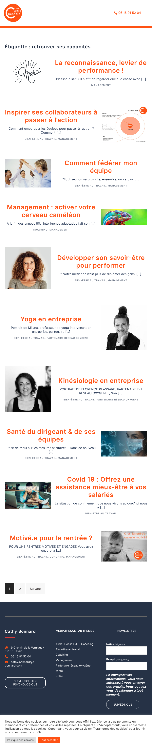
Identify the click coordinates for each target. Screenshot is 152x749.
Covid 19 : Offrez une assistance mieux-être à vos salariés (101, 487)
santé (59, 670)
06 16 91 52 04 (129, 13)
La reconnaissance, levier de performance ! (101, 66)
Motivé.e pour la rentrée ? (51, 538)
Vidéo (59, 676)
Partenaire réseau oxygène (67, 338)
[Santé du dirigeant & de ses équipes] (124, 443)
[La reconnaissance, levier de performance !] (28, 72)
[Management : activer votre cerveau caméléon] (124, 217)
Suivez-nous (122, 704)
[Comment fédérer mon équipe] (28, 173)
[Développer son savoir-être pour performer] (28, 268)
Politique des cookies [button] (20, 740)
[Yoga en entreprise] (124, 327)
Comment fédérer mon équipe (101, 166)
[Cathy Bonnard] (13, 12)
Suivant (35, 589)
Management (101, 85)
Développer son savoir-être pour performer (101, 261)
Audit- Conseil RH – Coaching (74, 644)
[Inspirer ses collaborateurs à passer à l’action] (124, 124)
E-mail (117, 659)
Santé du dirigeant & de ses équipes (51, 435)
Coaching (40, 229)
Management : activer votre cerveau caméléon (51, 211)
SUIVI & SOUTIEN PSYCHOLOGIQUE (25, 682)
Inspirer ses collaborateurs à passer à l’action (51, 116)
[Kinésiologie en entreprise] (28, 389)
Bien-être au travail (40, 138)
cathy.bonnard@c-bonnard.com (20, 663)
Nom (116, 644)
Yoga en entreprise (51, 319)
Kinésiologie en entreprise (100, 380)
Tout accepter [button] (49, 740)
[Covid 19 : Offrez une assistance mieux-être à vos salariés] (28, 495)
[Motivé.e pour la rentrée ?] (124, 546)
